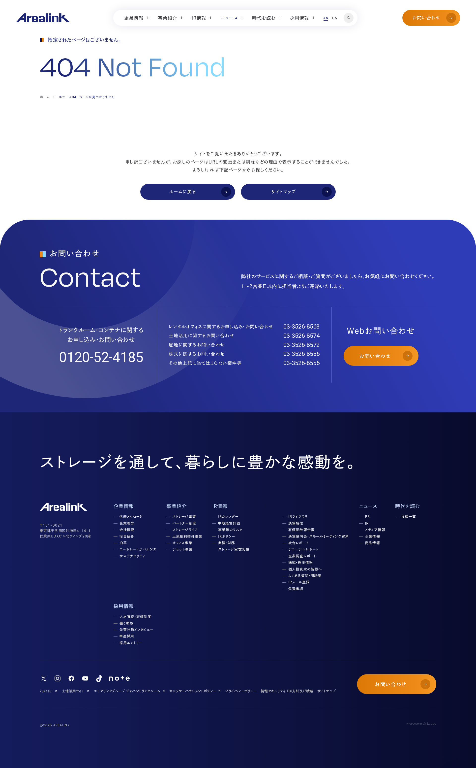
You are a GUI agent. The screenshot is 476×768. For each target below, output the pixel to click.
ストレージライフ (185, 530)
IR (367, 523)
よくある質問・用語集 (305, 575)
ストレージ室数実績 (233, 549)
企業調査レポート (302, 556)
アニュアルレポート (303, 549)
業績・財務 (226, 543)
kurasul (46, 691)
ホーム (45, 97)
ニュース (368, 505)
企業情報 (372, 536)
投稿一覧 (408, 516)
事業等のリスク (230, 530)
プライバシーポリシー (241, 691)
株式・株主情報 (300, 562)
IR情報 (219, 505)
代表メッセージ (131, 516)
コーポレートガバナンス (137, 549)
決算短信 (295, 523)
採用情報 (124, 605)
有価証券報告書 (301, 530)
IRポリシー (226, 536)
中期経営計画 (229, 523)
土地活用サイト (73, 691)
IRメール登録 (299, 582)
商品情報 (372, 543)
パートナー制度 (184, 523)
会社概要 (126, 530)
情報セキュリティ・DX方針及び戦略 (287, 691)
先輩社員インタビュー (136, 630)
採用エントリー (131, 643)
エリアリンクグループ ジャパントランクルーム (127, 691)
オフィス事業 (182, 543)
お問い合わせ (426, 17)
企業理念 (126, 523)
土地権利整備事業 (187, 536)
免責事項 (295, 589)
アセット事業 (182, 549)
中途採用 (126, 636)
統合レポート (298, 543)
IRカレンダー (228, 516)
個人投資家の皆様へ (305, 569)
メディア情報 (375, 530)
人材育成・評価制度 (135, 616)
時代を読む (407, 505)
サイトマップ (326, 691)
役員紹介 (126, 536)
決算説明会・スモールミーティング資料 (318, 536)
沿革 (123, 543)
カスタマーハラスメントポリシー (192, 691)
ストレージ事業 (184, 516)
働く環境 (126, 623)
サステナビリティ (132, 556)
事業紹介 (176, 505)
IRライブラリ (297, 516)
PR (367, 516)
